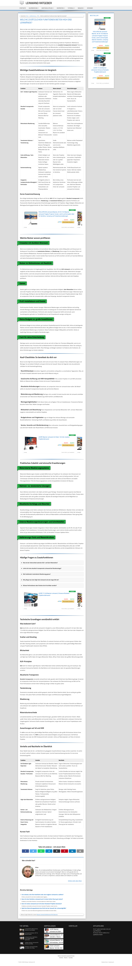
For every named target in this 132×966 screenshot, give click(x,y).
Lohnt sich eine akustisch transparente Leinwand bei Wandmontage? (42, 568)
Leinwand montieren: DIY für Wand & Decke (31, 933)
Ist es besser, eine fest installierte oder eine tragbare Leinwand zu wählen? (42, 895)
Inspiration (60, 8)
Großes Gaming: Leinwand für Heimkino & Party (31, 943)
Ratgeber (90, 8)
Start (27, 16)
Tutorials (71, 8)
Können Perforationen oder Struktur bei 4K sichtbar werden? (40, 585)
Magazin (80, 8)
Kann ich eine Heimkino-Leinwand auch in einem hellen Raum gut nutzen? (42, 899)
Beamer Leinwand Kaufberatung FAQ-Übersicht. (47, 914)
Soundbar (71, 957)
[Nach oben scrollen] (129, 963)
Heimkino (61, 957)
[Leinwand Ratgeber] (21, 5)
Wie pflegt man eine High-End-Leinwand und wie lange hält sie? (41, 580)
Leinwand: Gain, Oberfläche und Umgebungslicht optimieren (31, 938)
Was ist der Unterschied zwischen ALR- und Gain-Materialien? (40, 563)
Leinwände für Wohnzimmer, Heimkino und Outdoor (31, 929)
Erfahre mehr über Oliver (75, 881)
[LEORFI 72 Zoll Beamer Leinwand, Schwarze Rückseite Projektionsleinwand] (100, 66)
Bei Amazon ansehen (68, 222)
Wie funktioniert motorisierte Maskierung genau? (36, 574)
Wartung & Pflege (47, 8)
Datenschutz (105, 962)
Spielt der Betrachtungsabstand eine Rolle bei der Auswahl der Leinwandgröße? (44, 908)
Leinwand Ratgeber (39, 3)
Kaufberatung (33, 8)
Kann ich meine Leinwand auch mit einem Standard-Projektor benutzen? (42, 904)
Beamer (66, 957)
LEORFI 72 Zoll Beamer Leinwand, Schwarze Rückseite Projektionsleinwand (100, 70)
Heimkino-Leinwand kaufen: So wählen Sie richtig (31, 947)
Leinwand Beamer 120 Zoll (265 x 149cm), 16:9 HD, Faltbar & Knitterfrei (53, 937)
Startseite (22, 8)
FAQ (38, 16)
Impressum (111, 962)
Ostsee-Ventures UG (30, 962)
